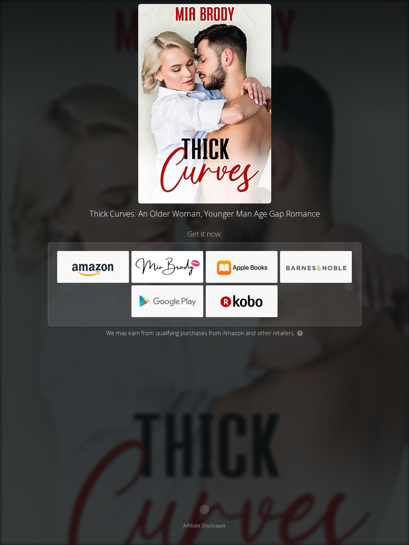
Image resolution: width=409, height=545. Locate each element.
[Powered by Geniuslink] (204, 509)
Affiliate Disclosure (204, 525)
